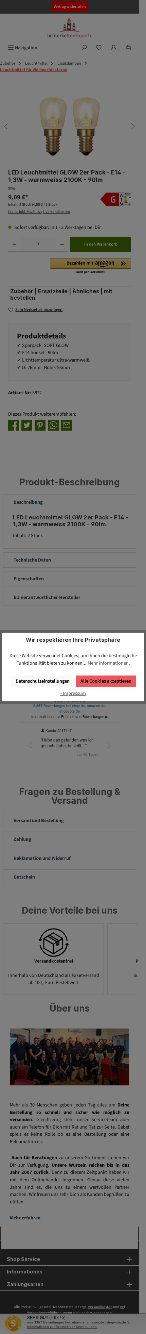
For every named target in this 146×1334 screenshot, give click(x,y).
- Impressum (73, 693)
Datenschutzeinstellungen (43, 681)
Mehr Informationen (108, 663)
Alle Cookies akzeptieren (105, 681)
